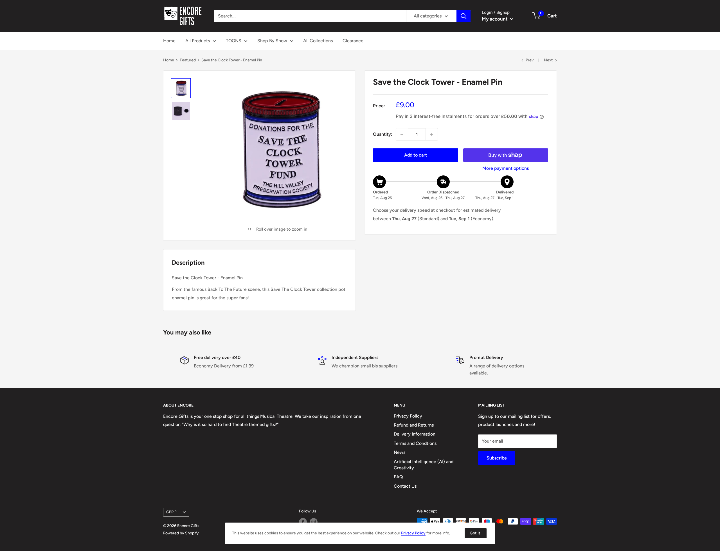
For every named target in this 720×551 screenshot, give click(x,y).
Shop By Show (272, 40)
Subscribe (497, 458)
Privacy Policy (408, 416)
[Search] (463, 16)
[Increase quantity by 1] (432, 134)
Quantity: (382, 134)
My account (495, 19)
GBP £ (171, 512)
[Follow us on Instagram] (314, 522)
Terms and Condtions (415, 443)
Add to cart (415, 155)
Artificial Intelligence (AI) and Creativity (423, 464)
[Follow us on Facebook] (303, 522)
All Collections (318, 40)
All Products (197, 40)
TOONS (233, 40)
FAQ (398, 476)
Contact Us (405, 486)
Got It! (476, 533)
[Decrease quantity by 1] (402, 134)
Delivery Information (414, 434)
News (399, 452)
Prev (530, 60)
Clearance (353, 40)
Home (169, 40)
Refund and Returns (414, 425)
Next (548, 60)
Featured (188, 60)
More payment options (505, 168)
